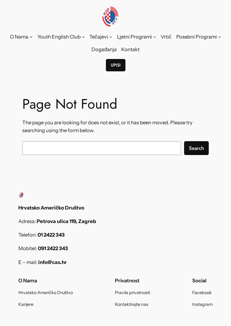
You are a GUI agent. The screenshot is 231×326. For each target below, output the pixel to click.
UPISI (116, 65)
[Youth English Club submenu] (83, 36)
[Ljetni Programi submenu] (154, 36)
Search (196, 148)
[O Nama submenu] (30, 36)
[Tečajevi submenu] (110, 36)
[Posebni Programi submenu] (219, 36)
